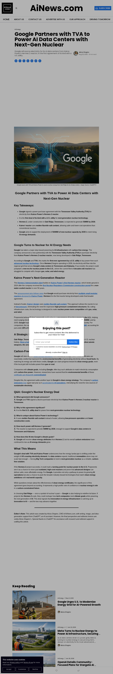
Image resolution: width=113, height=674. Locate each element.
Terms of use (66, 347)
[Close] (82, 319)
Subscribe (73, 342)
